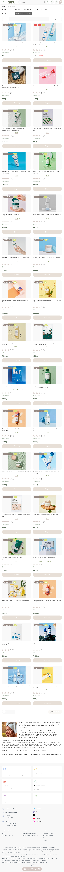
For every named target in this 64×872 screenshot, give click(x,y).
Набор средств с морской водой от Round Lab (45, 557)
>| (13, 712)
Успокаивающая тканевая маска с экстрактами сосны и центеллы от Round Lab (47, 343)
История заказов (48, 835)
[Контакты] (52, 2)
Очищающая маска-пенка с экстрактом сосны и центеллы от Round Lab (14, 558)
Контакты (45, 840)
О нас (3, 833)
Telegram (38, 809)
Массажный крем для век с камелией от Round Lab (46, 85)
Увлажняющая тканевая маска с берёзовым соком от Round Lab (16, 643)
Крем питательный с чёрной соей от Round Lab (45, 514)
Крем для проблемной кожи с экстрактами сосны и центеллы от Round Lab (15, 258)
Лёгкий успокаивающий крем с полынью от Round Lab (16, 471)
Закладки (45, 838)
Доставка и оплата (7, 835)
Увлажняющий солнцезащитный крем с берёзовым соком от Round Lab (46, 43)
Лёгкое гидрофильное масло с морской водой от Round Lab (47, 429)
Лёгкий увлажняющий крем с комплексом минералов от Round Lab (47, 258)
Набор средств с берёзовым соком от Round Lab (14, 386)
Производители (6, 838)
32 (5, 19)
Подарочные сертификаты (30, 835)
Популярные (55, 19)
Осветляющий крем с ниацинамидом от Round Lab (15, 600)
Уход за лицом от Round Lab (22, 13)
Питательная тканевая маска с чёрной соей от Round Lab (16, 515)
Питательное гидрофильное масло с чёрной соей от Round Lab (15, 343)
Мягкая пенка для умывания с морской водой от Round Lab (16, 43)
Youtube (38, 818)
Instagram (39, 821)
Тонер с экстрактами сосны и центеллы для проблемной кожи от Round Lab (44, 386)
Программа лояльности (29, 833)
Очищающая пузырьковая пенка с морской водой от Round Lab (47, 215)
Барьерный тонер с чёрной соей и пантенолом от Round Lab (15, 301)
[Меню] (3, 2)
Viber (37, 812)
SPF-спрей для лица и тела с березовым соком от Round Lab (46, 472)
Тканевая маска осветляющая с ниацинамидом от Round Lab (46, 686)
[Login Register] (56, 2)
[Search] (44, 2)
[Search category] (19, 2)
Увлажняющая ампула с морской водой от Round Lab (16, 686)
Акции (24, 838)
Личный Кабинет (48, 833)
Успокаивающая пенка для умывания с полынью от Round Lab (46, 172)
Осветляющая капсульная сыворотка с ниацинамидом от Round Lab (47, 301)
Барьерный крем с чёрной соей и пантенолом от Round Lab (15, 429)
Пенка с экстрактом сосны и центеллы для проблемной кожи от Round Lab (13, 129)
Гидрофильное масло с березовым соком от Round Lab (47, 643)
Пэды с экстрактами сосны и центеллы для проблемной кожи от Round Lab (13, 86)
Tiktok (37, 815)
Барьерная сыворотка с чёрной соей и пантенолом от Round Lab (47, 601)
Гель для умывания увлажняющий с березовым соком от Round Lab (16, 172)
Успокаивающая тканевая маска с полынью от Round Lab (47, 129)
